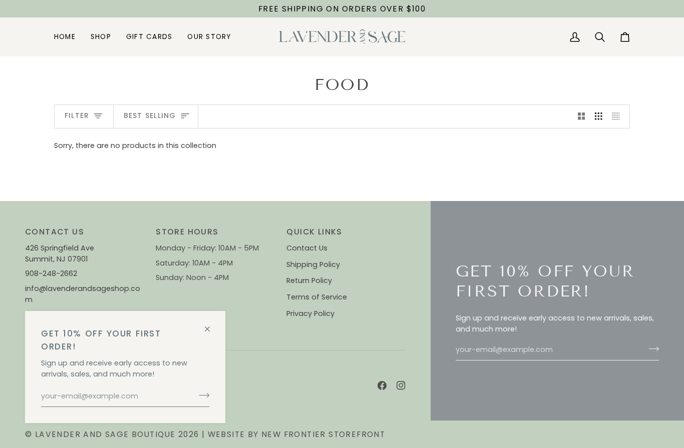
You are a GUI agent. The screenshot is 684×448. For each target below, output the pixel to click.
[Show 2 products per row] (581, 116)
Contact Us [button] (54, 231)
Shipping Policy (313, 265)
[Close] (211, 324)
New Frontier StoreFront (323, 434)
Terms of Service (316, 297)
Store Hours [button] (187, 231)
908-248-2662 (52, 273)
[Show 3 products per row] (598, 116)
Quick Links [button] (314, 231)
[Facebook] (382, 385)
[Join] (201, 395)
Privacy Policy (310, 313)
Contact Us (306, 248)
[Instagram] (401, 385)
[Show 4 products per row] (618, 116)
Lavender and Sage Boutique (105, 434)
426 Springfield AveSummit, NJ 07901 (59, 253)
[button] (101, 37)
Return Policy (309, 281)
